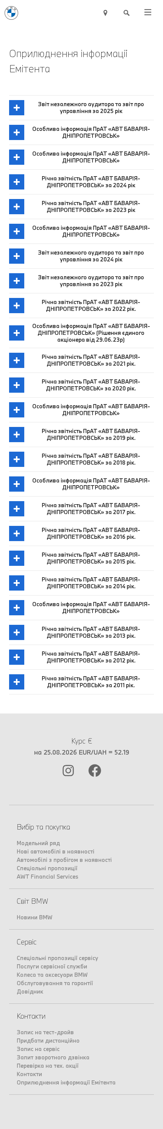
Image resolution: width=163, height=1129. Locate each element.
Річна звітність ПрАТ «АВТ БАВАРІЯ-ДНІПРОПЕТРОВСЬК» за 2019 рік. (91, 434)
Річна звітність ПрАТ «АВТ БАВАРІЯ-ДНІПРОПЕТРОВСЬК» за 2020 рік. (91, 385)
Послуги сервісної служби (52, 966)
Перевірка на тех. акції (47, 1065)
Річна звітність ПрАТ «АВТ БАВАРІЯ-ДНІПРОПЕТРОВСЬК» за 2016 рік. (91, 533)
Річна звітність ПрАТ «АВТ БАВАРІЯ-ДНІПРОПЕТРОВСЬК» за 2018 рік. (91, 459)
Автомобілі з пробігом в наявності (64, 859)
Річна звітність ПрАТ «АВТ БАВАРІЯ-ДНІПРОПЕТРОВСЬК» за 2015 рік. (91, 558)
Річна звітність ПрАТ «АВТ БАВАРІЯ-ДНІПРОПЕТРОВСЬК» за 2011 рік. (91, 682)
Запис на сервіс (38, 1049)
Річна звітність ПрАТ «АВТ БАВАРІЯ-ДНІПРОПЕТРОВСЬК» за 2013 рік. (91, 632)
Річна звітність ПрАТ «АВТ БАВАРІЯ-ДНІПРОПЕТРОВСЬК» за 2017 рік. (91, 509)
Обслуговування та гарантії (55, 983)
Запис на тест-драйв (45, 1032)
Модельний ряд (38, 843)
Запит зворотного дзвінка (53, 1057)
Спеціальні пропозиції (47, 868)
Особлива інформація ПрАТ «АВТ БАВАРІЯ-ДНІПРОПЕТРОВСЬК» (91, 132)
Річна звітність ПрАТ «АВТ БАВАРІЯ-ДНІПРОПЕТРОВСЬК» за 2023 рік (91, 206)
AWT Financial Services (47, 876)
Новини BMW (34, 917)
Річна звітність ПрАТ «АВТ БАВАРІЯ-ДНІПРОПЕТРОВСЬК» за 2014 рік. (91, 583)
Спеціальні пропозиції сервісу (57, 958)
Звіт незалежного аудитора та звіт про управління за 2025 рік (91, 107)
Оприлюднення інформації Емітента (66, 1082)
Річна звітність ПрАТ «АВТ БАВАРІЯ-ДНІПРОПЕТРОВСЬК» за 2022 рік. (91, 305)
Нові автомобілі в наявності (55, 851)
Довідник (30, 991)
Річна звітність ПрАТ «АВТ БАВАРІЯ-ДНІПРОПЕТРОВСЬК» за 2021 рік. (91, 360)
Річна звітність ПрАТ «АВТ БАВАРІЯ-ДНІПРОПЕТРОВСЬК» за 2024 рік (91, 182)
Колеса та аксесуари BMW (52, 974)
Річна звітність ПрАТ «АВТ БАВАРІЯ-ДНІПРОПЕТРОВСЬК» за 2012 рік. (91, 657)
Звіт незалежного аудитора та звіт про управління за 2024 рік (91, 256)
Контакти (29, 1074)
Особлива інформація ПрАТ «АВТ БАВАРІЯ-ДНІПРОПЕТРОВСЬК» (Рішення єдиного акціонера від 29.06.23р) (91, 332)
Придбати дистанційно (48, 1040)
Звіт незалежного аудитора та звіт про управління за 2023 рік (91, 281)
